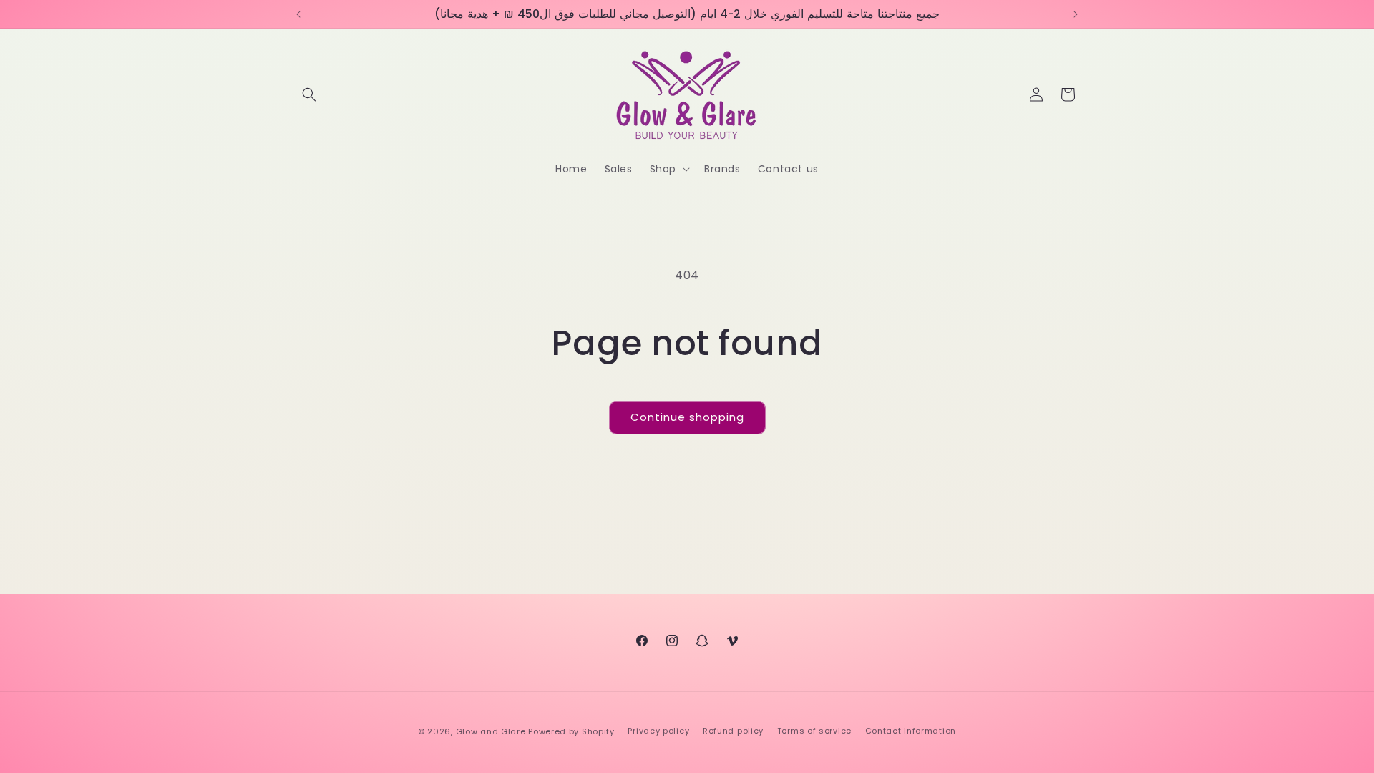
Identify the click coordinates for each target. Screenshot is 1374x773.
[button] (309, 94)
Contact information (910, 730)
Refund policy (733, 730)
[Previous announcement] (298, 14)
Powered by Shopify (571, 731)
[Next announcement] (1075, 14)
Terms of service (814, 730)
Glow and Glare (491, 731)
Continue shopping (687, 416)
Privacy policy (658, 730)
